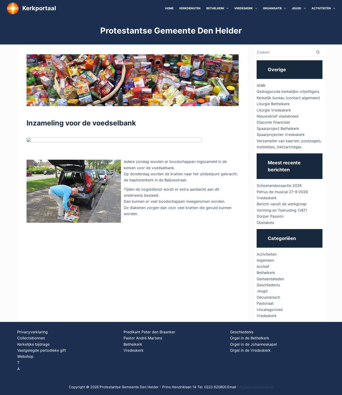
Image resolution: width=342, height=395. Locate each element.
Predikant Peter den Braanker (149, 332)
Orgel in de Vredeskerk (250, 350)
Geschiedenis (268, 285)
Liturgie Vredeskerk (274, 110)
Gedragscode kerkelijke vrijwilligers (288, 91)
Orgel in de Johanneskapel (253, 344)
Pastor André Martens (143, 338)
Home (169, 8)
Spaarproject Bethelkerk (278, 128)
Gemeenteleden (270, 279)
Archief (263, 266)
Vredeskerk (243, 8)
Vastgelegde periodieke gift (41, 350)
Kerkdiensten (190, 8)
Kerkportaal (39, 8)
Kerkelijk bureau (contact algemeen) (288, 97)
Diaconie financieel (273, 122)
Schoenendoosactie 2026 (279, 185)
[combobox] (285, 52)
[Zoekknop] (317, 52)
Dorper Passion (270, 216)
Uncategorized (270, 309)
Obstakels (265, 222)
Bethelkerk (215, 8)
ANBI (261, 85)
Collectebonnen (31, 338)
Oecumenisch (268, 297)
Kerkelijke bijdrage (33, 344)
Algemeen (265, 260)
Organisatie (272, 8)
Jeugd (296, 8)
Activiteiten (321, 8)
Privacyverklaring (32, 332)
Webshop (25, 356)
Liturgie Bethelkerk (273, 103)
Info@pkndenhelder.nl (255, 387)
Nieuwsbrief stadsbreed (277, 116)
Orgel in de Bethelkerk (249, 338)
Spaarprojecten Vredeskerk (281, 134)
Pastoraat (265, 303)
